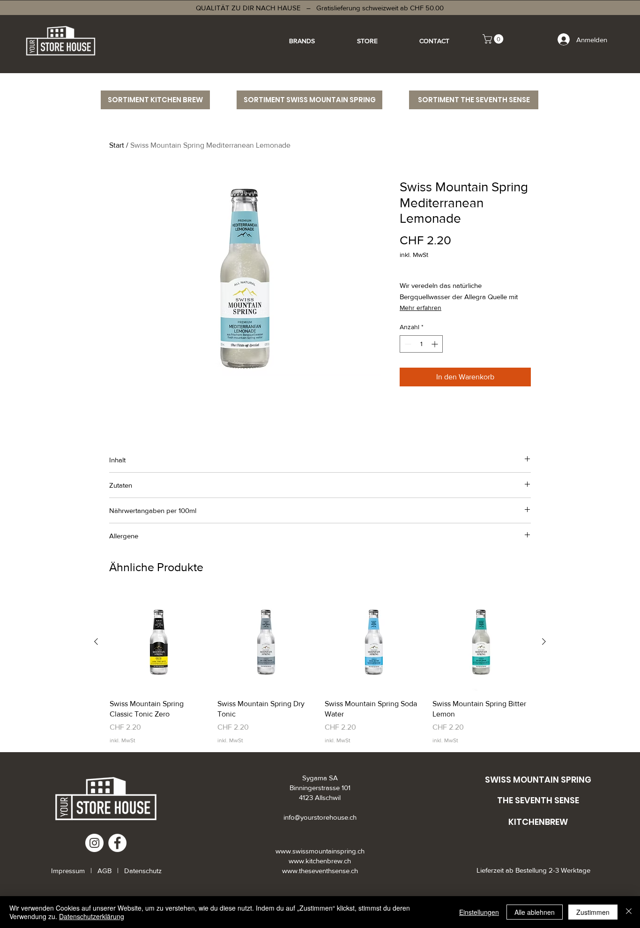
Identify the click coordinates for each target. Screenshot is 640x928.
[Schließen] (628, 912)
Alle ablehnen (534, 912)
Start (116, 145)
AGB (104, 871)
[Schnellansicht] (159, 642)
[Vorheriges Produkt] (96, 641)
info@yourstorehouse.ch (320, 817)
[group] (320, 668)
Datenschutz (143, 871)
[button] (494, 39)
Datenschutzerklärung (91, 916)
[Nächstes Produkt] (544, 641)
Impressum (69, 871)
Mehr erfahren (420, 307)
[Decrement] (407, 344)
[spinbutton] (421, 344)
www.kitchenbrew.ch (320, 861)
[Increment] (435, 344)
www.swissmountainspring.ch (320, 851)
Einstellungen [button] (479, 912)
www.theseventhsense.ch (320, 871)
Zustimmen (593, 912)
